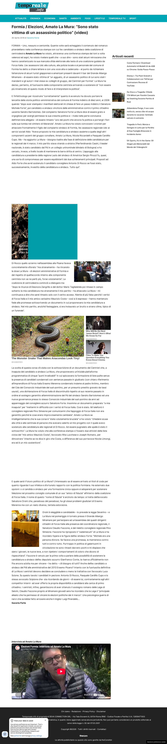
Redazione (76, 711)
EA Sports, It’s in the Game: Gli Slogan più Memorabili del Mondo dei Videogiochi (140, 143)
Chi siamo (65, 711)
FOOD (88, 18)
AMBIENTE (76, 18)
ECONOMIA (49, 18)
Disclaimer (101, 711)
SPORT (132, 18)
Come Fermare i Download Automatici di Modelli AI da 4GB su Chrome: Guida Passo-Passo (141, 66)
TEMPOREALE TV (117, 18)
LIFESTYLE (100, 18)
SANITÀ (63, 18)
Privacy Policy (89, 711)
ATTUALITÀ (20, 18)
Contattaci (101, 729)
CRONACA (35, 18)
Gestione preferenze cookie (156, 742)
